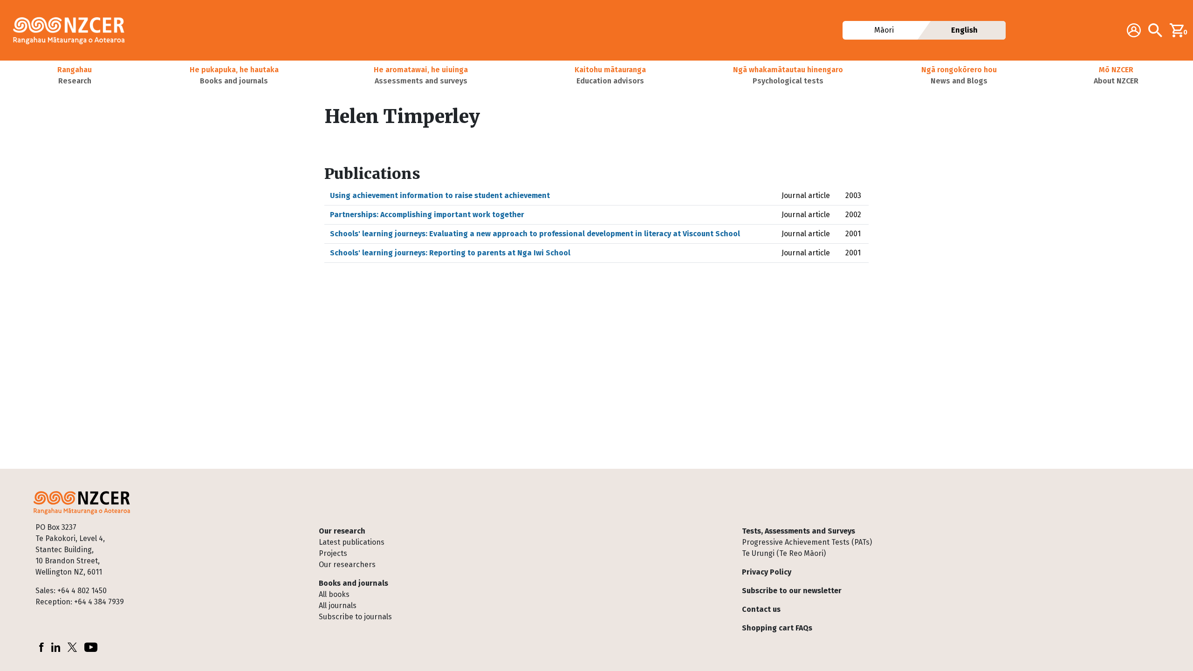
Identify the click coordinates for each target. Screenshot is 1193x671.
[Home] (73, 30)
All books (334, 594)
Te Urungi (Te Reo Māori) (784, 553)
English (964, 30)
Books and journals (353, 583)
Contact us (761, 609)
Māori (884, 30)
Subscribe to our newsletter (792, 590)
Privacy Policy (766, 572)
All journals (338, 605)
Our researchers (347, 564)
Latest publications (351, 542)
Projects (333, 553)
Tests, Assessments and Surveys (798, 531)
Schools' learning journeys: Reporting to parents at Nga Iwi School (450, 252)
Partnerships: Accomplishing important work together (427, 214)
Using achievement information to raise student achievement (440, 195)
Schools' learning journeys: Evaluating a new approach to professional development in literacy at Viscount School (535, 233)
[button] (74, 75)
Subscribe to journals (355, 616)
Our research (342, 531)
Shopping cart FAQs (777, 627)
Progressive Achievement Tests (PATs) (807, 542)
